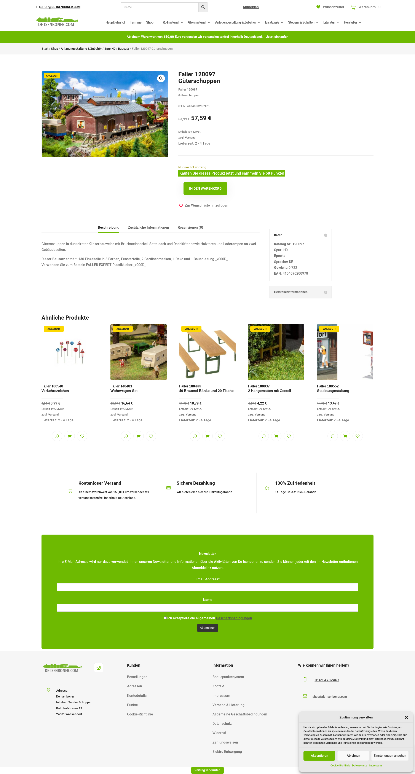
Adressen (134, 686)
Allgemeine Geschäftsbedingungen (239, 714)
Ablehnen (353, 756)
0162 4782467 (327, 680)
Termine (135, 22)
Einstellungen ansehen (390, 756)
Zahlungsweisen (225, 742)
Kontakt (218, 686)
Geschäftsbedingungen (234, 618)
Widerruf (219, 733)
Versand (190, 137)
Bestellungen (137, 677)
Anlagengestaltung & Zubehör (235, 22)
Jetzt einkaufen (277, 37)
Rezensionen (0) (190, 227)
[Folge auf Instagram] (98, 667)
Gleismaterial (197, 22)
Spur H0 (109, 48)
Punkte (132, 705)
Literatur (329, 22)
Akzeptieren (319, 756)
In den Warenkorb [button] (69, 436)
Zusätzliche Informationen (148, 227)
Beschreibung (108, 227)
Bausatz (123, 48)
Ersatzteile (272, 22)
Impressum (375, 765)
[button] (406, 717)
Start (45, 48)
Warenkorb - (369, 7)
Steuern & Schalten (301, 22)
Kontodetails (137, 696)
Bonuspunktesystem (228, 677)
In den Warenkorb (205, 188)
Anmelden (251, 7)
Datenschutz (359, 765)
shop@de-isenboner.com (60, 7)
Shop (149, 22)
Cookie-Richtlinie (340, 765)
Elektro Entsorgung (227, 752)
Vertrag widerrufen (207, 770)
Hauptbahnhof (115, 22)
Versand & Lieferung (228, 705)
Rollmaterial (171, 22)
